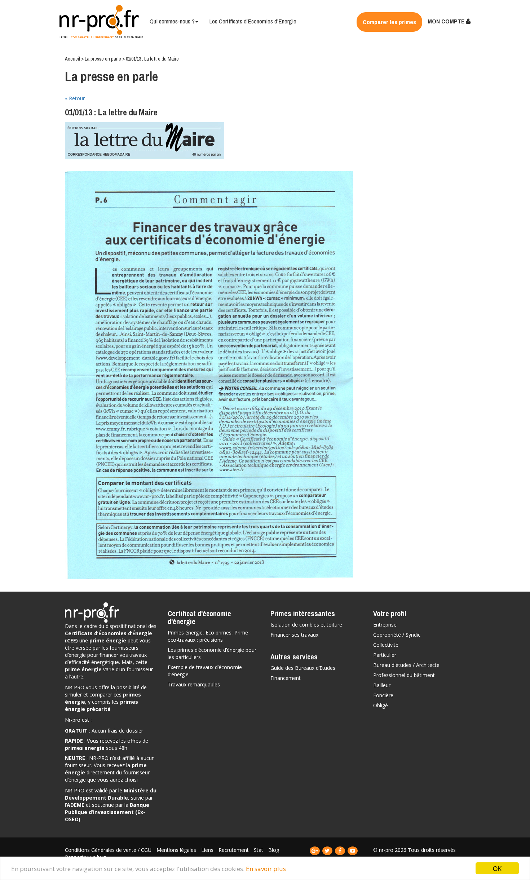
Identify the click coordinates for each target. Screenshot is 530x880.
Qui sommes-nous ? (172, 21)
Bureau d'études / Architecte (406, 665)
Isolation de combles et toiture (306, 624)
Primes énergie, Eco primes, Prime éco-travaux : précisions (208, 636)
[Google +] (315, 851)
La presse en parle (103, 59)
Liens (208, 849)
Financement (285, 678)
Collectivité (385, 644)
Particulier (384, 654)
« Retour (75, 98)
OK (497, 868)
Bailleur (381, 685)
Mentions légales (177, 849)
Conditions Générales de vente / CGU (109, 849)
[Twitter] (328, 851)
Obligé (380, 705)
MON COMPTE (447, 21)
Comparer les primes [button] (389, 22)
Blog (273, 849)
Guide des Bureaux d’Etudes (302, 667)
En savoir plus (266, 868)
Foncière (383, 695)
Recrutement (234, 849)
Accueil (72, 59)
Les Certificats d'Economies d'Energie (252, 21)
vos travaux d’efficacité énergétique (106, 658)
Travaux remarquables (194, 684)
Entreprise (385, 624)
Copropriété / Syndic (396, 634)
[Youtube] (352, 851)
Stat (259, 849)
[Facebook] (340, 851)
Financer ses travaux (294, 634)
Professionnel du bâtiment (404, 675)
